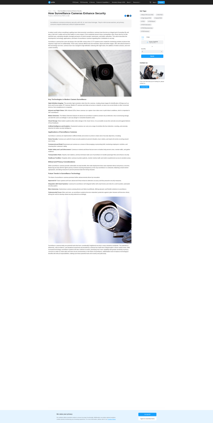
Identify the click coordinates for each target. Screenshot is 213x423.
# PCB (142, 21)
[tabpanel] (152, 42)
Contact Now (144, 87)
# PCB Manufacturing (146, 28)
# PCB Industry (145, 31)
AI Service (92, 2)
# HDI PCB (159, 14)
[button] (152, 42)
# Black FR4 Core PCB (147, 14)
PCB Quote (75, 2)
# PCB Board (151, 21)
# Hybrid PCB (158, 18)
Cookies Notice (112, 419)
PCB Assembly (84, 2)
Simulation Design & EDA (118, 2)
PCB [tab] (143, 37)
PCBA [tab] (148, 37)
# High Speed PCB (146, 18)
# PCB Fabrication (146, 24)
